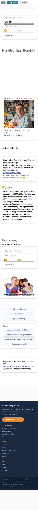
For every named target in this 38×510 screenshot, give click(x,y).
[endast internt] (0, 394)
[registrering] (19, 128)
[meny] (3, 2)
